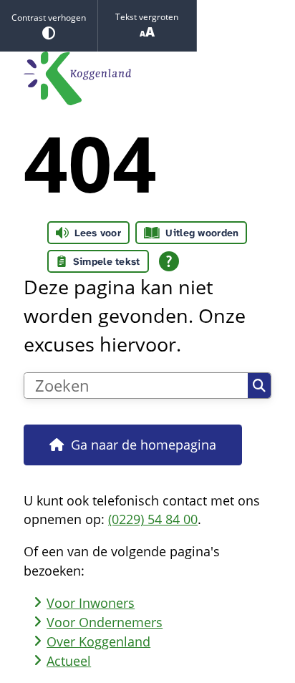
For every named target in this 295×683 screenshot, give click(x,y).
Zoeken (259, 386)
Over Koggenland (98, 641)
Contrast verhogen (48, 17)
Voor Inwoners (91, 602)
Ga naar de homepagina (143, 444)
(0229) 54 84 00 (153, 519)
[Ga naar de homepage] (147, 79)
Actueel (69, 660)
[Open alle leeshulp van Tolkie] (169, 261)
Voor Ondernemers (105, 622)
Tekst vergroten (146, 17)
